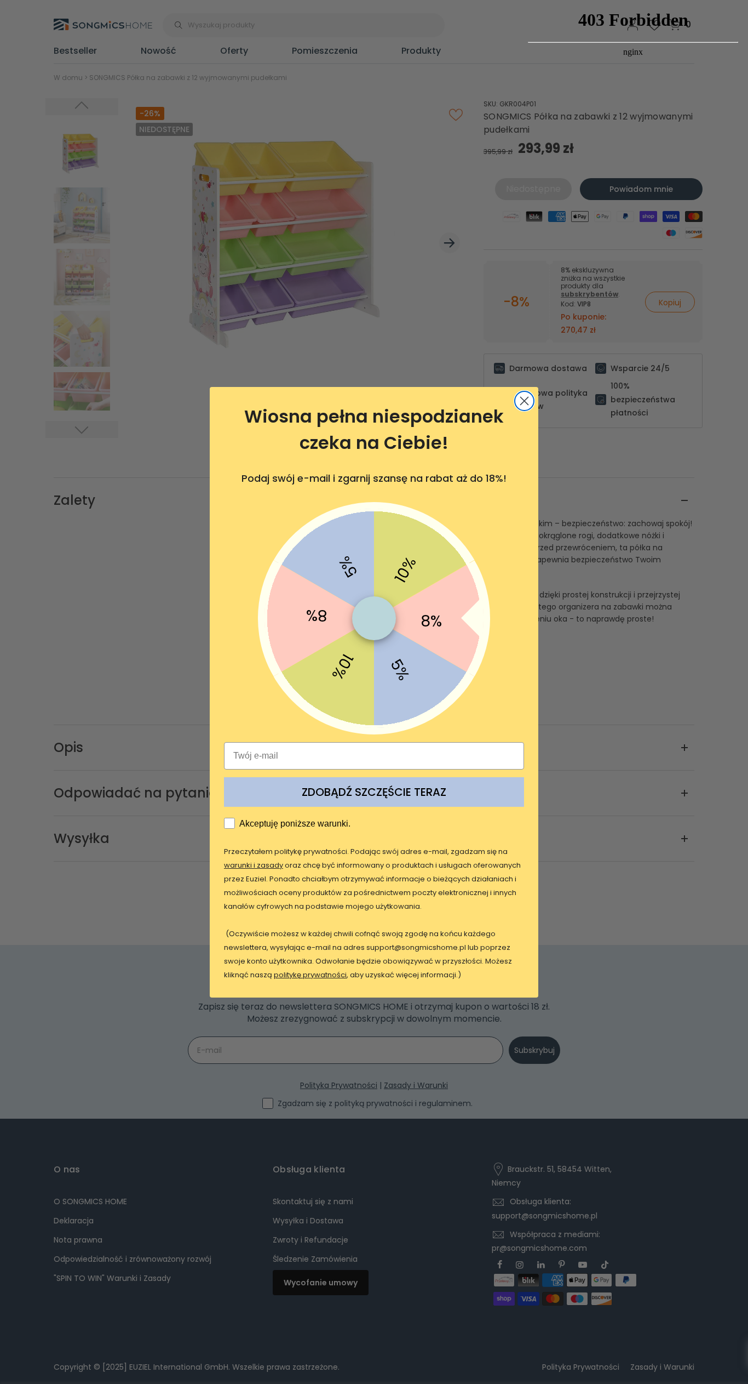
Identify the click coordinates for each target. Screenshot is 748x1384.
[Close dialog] (524, 401)
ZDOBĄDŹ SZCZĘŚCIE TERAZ (374, 792)
